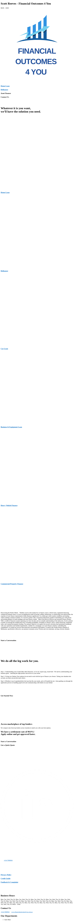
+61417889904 (8, 860)
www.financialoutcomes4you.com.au (22, 912)
